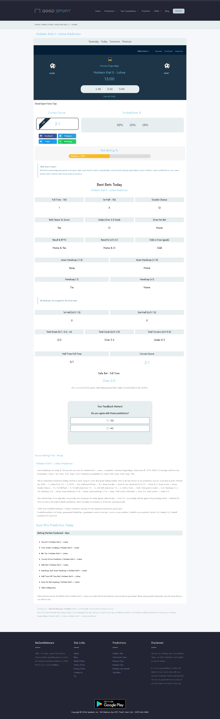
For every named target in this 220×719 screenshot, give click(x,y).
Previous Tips (118, 661)
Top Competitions (128, 11)
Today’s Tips (118, 653)
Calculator (117, 672)
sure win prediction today (55, 525)
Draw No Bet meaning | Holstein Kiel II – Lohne (60, 582)
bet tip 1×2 (71, 612)
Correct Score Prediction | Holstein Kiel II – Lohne (61, 559)
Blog (167, 11)
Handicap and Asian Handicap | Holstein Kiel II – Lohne (64, 570)
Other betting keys (48, 587)
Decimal (158, 51)
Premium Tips (118, 664)
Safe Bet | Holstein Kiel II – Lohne (54, 564)
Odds (156, 11)
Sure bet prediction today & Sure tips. (101, 609)
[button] (48, 136)
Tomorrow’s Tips (119, 657)
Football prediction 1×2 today (128, 612)
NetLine (55, 664)
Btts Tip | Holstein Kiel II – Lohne (54, 553)
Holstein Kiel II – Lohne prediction (82, 616)
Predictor (146, 11)
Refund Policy (79, 661)
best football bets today (55, 612)
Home (98, 11)
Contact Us (78, 672)
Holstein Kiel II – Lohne (58, 616)
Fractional (168, 51)
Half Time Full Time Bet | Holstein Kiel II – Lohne (60, 576)
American (179, 51)
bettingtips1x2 (82, 612)
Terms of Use (79, 664)
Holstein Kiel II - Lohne (109, 72)
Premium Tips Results (121, 668)
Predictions (109, 11)
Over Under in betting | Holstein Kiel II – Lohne (60, 547)
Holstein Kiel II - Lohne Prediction (58, 34)
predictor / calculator (78, 609)
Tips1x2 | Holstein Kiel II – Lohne (54, 542)
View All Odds (109, 96)
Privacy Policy (79, 668)
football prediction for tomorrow (154, 612)
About (76, 653)
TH (75, 676)
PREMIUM (178, 11)
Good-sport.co (42, 609)
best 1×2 (41, 612)
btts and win (94, 612)
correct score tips (107, 612)
